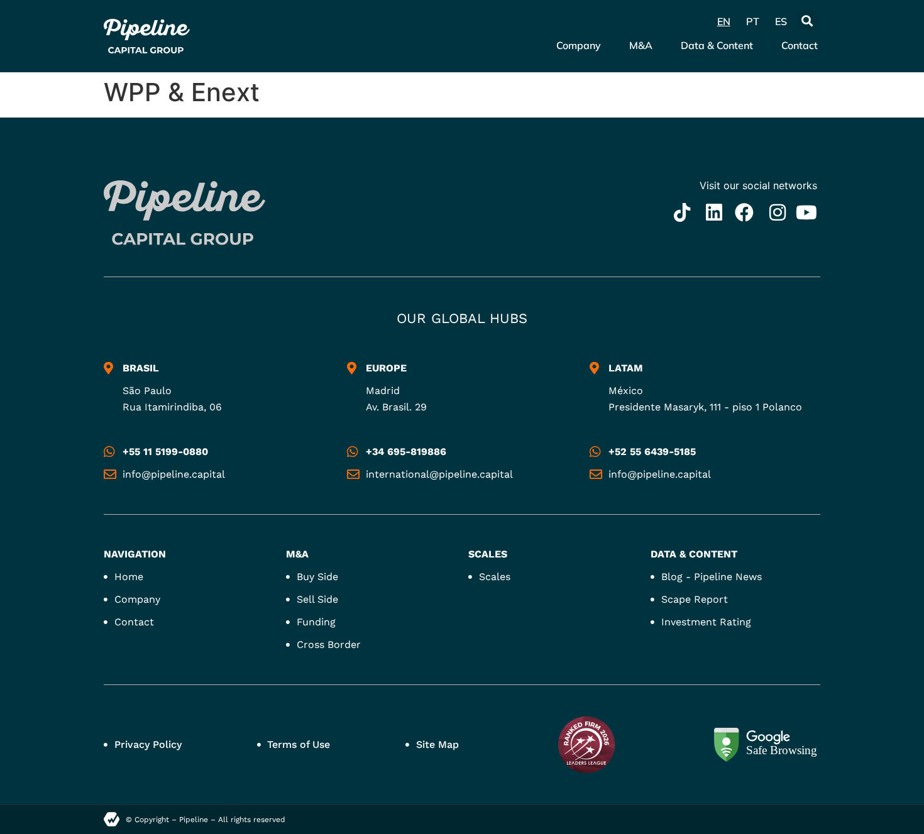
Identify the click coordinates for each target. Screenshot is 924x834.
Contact (799, 45)
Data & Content (717, 45)
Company (578, 45)
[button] (807, 20)
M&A (640, 45)
